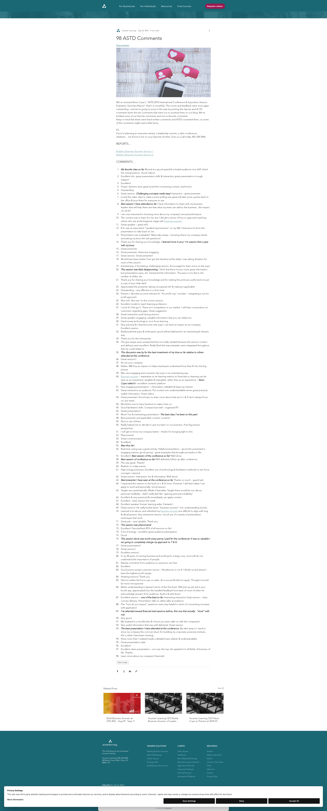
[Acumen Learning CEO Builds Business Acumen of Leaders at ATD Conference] (163, 703)
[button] (128, 6)
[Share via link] (136, 671)
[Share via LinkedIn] (130, 671)
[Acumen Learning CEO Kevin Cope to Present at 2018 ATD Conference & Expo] (205, 703)
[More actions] (209, 30)
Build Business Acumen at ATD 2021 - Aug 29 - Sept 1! (121, 720)
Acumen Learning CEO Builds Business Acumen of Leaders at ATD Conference (163, 720)
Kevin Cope (122, 662)
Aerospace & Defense (186, 776)
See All (221, 688)
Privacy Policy (212, 776)
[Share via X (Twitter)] (123, 671)
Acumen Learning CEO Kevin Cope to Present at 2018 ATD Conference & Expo (204, 720)
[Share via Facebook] (117, 671)
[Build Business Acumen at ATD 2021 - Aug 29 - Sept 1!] (122, 703)
